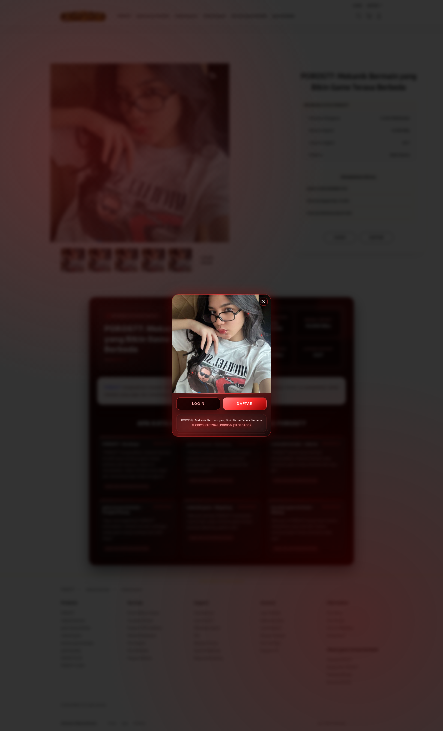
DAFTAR (245, 404)
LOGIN (198, 404)
